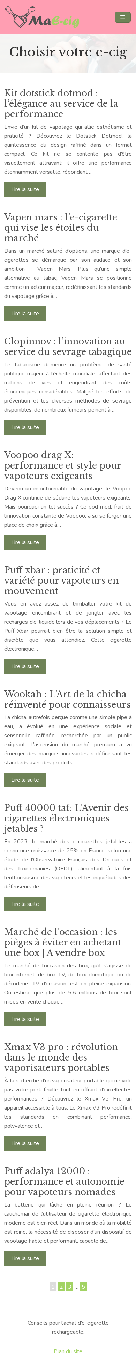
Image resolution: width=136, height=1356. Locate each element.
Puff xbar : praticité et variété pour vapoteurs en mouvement (61, 580)
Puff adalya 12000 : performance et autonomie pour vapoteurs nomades (64, 1181)
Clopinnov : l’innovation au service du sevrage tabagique (68, 346)
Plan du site (68, 1351)
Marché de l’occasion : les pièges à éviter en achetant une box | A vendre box (62, 942)
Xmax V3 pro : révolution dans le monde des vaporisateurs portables (61, 1057)
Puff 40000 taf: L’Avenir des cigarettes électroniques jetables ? (66, 818)
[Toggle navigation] (123, 17)
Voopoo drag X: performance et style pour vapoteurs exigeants (62, 465)
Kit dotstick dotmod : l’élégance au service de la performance (61, 104)
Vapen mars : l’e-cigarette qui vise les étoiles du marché (60, 228)
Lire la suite (25, 189)
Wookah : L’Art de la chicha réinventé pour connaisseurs (67, 699)
